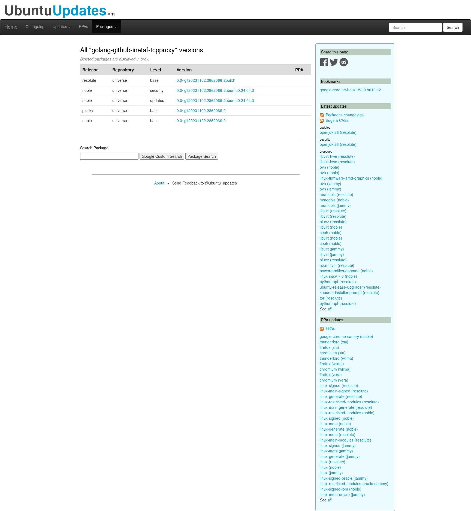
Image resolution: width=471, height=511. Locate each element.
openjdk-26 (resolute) (338, 132)
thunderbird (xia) (334, 341)
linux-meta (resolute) (337, 434)
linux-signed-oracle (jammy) (344, 478)
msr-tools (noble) (334, 199)
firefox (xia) (329, 347)
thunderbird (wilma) (336, 358)
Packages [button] (105, 26)
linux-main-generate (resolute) (346, 407)
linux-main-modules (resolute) (345, 440)
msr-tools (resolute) (336, 194)
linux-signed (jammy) (338, 445)
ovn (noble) (329, 167)
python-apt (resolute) (338, 281)
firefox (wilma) (332, 363)
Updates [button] (60, 26)
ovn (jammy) (330, 183)
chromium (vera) (334, 380)
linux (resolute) (332, 461)
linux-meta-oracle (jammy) (342, 494)
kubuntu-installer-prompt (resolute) (349, 292)
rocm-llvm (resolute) (337, 265)
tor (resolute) (331, 298)
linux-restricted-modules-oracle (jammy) (354, 483)
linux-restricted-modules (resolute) (349, 401)
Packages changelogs (345, 114)
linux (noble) (330, 467)
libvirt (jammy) (332, 249)
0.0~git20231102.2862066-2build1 (206, 80)
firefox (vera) (331, 374)
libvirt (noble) (331, 227)
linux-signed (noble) (337, 418)
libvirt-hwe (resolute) (337, 156)
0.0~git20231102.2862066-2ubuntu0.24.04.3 (215, 90)
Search (453, 27)
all (329, 309)
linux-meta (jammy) (336, 450)
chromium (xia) (333, 352)
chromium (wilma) (335, 369)
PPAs (83, 26)
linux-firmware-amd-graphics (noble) (351, 178)
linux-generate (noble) (339, 429)
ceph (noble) (331, 232)
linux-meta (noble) (335, 423)
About (159, 183)
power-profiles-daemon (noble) (346, 270)
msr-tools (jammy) (335, 205)
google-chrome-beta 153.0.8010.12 (350, 89)
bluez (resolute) (333, 221)
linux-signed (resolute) (339, 385)
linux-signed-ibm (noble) (340, 489)
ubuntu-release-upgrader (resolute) (350, 287)
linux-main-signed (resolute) (344, 391)
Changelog (35, 26)
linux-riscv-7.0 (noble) (338, 276)
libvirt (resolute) (333, 210)
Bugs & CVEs (337, 120)
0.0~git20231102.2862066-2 (201, 110)
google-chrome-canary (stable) (346, 336)
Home (10, 26)
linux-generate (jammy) (340, 456)
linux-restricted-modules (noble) (347, 412)
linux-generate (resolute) (341, 396)
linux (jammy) (331, 472)
